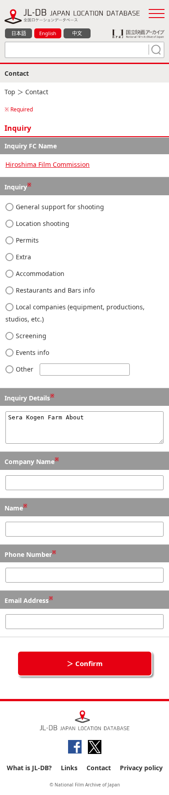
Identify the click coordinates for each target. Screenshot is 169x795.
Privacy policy (141, 767)
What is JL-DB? (29, 767)
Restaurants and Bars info (54, 290)
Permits (26, 240)
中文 (77, 33)
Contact (99, 767)
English (47, 33)
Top (10, 91)
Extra (22, 257)
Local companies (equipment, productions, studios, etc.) (75, 313)
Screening (30, 335)
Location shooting (41, 223)
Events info (31, 352)
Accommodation (39, 273)
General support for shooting (59, 206)
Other (24, 369)
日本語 (18, 33)
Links (69, 767)
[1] (155, 49)
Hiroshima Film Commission (47, 164)
